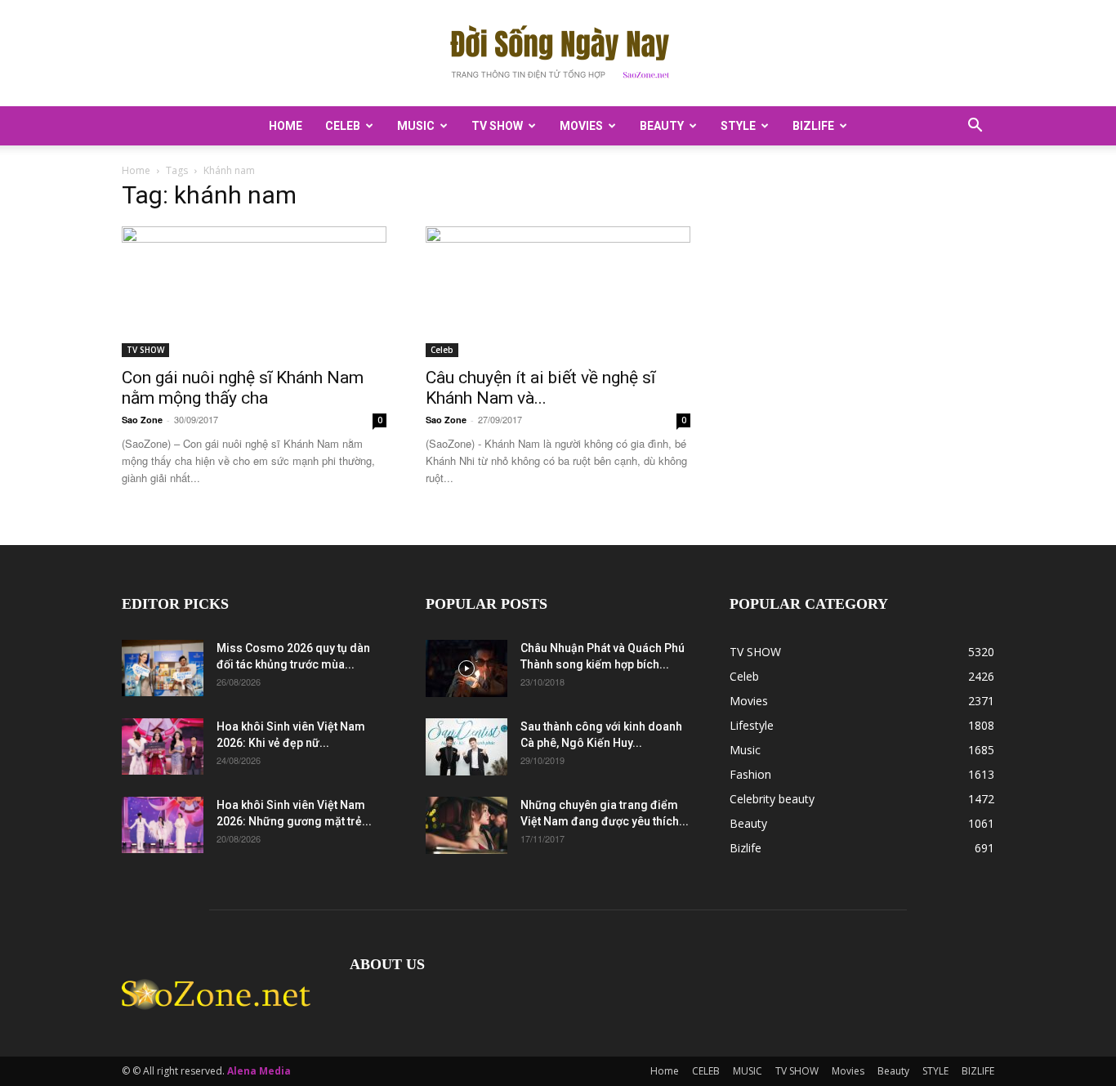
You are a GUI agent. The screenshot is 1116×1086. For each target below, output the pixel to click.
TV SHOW (497, 125)
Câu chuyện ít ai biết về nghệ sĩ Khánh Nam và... (540, 388)
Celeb (442, 349)
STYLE (738, 125)
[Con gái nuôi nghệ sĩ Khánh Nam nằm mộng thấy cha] (254, 291)
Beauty (662, 125)
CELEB (342, 125)
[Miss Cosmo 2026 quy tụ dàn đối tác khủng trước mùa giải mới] (162, 668)
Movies (581, 125)
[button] (974, 127)
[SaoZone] (558, 54)
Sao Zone (142, 419)
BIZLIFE (813, 125)
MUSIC (416, 125)
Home (285, 125)
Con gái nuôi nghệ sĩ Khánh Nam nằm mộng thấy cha (243, 388)
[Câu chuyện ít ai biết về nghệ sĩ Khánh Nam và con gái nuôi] (558, 291)
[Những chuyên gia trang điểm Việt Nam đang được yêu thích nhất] (466, 825)
